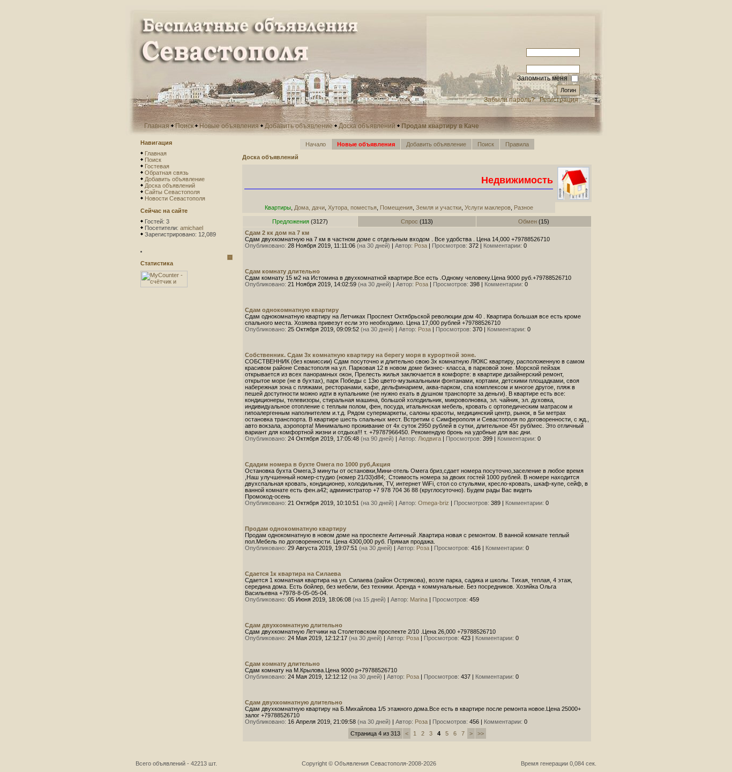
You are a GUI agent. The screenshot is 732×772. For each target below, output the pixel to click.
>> (480, 733)
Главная (156, 126)
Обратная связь (167, 172)
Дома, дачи (309, 207)
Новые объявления (229, 126)
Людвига (429, 438)
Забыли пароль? (509, 99)
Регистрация (559, 99)
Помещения (396, 207)
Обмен (527, 221)
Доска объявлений (367, 126)
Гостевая (157, 166)
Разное (523, 207)
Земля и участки (438, 207)
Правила (517, 144)
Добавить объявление (299, 126)
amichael (191, 228)
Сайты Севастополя (172, 192)
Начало (315, 144)
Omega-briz (433, 503)
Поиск (184, 126)
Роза (420, 245)
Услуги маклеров (488, 207)
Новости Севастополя (175, 198)
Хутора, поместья (352, 207)
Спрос (409, 221)
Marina (419, 599)
